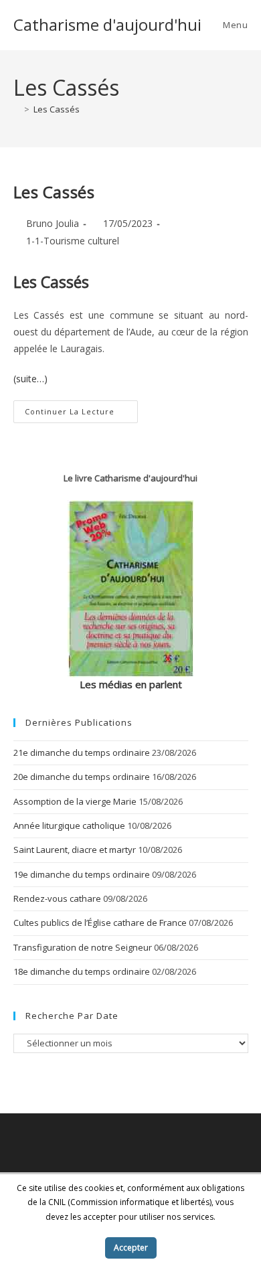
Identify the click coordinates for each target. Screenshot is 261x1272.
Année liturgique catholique (69, 825)
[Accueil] (16, 109)
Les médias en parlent (131, 684)
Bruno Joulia (52, 223)
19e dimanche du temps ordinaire (81, 874)
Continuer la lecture (81, 414)
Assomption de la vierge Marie (75, 801)
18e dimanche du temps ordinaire (81, 971)
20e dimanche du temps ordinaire (81, 777)
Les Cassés (56, 109)
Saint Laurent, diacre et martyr (74, 850)
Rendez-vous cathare (57, 898)
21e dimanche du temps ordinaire (81, 752)
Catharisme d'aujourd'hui (107, 24)
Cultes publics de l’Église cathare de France (100, 923)
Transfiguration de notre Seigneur (82, 947)
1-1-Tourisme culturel (72, 240)
